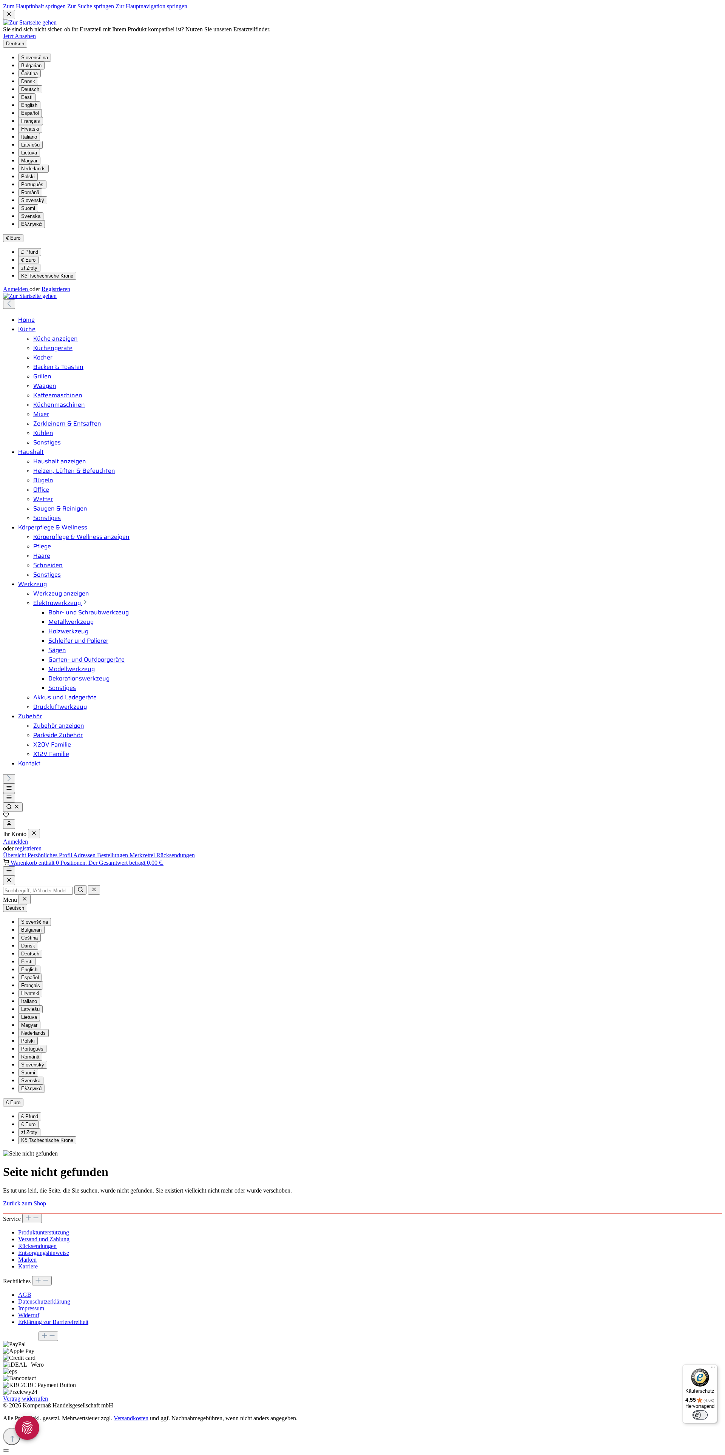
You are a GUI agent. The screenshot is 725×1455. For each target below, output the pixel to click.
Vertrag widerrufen (25, 1398)
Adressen (85, 855)
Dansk (28, 81)
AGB (24, 1294)
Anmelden (16, 289)
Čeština (29, 73)
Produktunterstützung (43, 1232)
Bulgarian (31, 65)
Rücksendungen (175, 855)
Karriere (28, 1266)
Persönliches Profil (50, 855)
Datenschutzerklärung (44, 1301)
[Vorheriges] (9, 304)
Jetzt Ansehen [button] (19, 36)
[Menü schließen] (34, 833)
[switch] (700, 1415)
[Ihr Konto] (9, 824)
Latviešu (30, 145)
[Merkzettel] (6, 816)
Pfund (29, 252)
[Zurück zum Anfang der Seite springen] (11, 1436)
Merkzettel (143, 855)
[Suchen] (13, 807)
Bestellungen (113, 855)
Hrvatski (30, 129)
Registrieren (56, 289)
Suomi (28, 208)
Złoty (29, 268)
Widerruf (28, 1315)
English (29, 105)
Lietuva (29, 153)
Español (30, 113)
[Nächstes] (9, 779)
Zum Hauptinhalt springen (35, 6)
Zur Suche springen (91, 6)
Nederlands (33, 168)
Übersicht (15, 855)
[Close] (9, 880)
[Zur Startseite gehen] (30, 22)
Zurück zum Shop (24, 1203)
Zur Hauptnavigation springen (151, 6)
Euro (28, 260)
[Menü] (9, 788)
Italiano (29, 137)
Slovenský (32, 200)
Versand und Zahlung (43, 1239)
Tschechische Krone (47, 276)
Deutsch (30, 89)
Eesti (26, 97)
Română (30, 192)
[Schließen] (6, 1450)
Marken (27, 1259)
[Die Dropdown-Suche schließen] (94, 890)
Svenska (30, 216)
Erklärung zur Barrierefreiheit (53, 1322)
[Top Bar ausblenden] (9, 14)
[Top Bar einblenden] (9, 871)
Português (32, 184)
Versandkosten (131, 1418)
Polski (28, 176)
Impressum (31, 1308)
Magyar (29, 161)
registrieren (28, 848)
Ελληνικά (31, 224)
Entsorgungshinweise (43, 1253)
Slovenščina (34, 57)
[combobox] (38, 891)
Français (30, 121)
